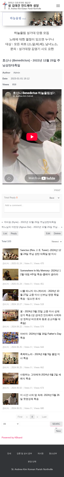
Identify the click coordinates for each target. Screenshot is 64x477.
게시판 (40, 453)
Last (44, 416)
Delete (57, 233)
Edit (48, 233)
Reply (14, 233)
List (5, 233)
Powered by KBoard (12, 437)
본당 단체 (32, 461)
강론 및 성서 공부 (24, 453)
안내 (9, 453)
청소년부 (53, 453)
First (20, 416)
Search (56, 424)
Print (57, 190)
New (58, 431)
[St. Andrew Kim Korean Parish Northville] (22, 6)
